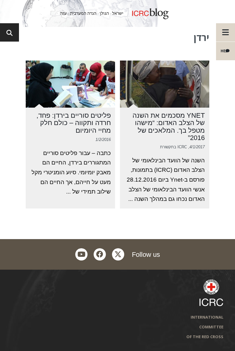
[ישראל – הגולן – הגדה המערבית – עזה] (117, 13)
